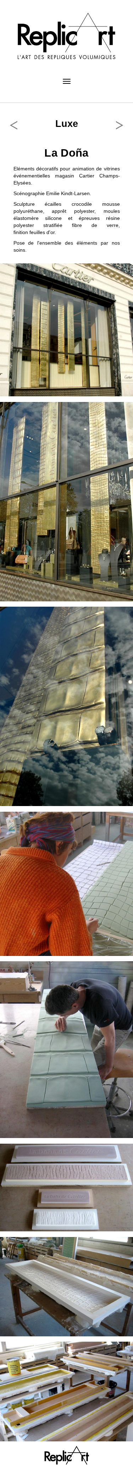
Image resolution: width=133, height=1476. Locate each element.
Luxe (66, 123)
